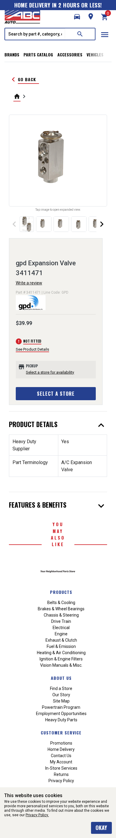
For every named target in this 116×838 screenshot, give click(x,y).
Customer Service (61, 732)
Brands (11, 54)
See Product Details (32, 349)
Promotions (61, 743)
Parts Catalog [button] (38, 54)
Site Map (61, 701)
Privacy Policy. (37, 815)
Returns (61, 774)
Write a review (29, 283)
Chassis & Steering (61, 615)
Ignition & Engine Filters (61, 659)
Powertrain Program (61, 707)
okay (101, 827)
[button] (77, 17)
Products (61, 592)
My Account (61, 762)
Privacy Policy (61, 780)
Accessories (69, 54)
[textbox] (35, 34)
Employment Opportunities (61, 713)
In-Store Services (61, 768)
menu (104, 34)
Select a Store (56, 393)
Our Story (61, 694)
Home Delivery (61, 749)
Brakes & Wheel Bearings (61, 608)
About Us (61, 678)
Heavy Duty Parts (61, 719)
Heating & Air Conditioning (61, 652)
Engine (61, 633)
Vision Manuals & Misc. (61, 665)
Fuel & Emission (61, 646)
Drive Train (61, 621)
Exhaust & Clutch (61, 640)
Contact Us (61, 755)
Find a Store (61, 688)
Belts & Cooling (61, 602)
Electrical (61, 627)
